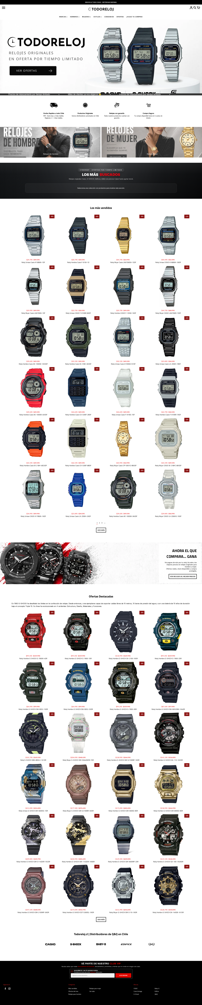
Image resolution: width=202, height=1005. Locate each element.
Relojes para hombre (74, 994)
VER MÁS (101, 530)
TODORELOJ (17, 1002)
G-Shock (136, 994)
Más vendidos (72, 988)
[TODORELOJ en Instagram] (9, 990)
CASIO (135, 988)
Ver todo (92, 991)
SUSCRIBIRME (123, 975)
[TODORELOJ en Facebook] (5, 990)
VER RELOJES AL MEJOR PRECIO (182, 576)
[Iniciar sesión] (191, 7)
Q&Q (156, 994)
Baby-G (157, 988)
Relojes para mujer (95, 988)
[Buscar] (194, 7)
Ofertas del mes (73, 991)
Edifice (157, 991)
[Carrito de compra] (198, 7)
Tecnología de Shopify (192, 1002)
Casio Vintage (138, 991)
